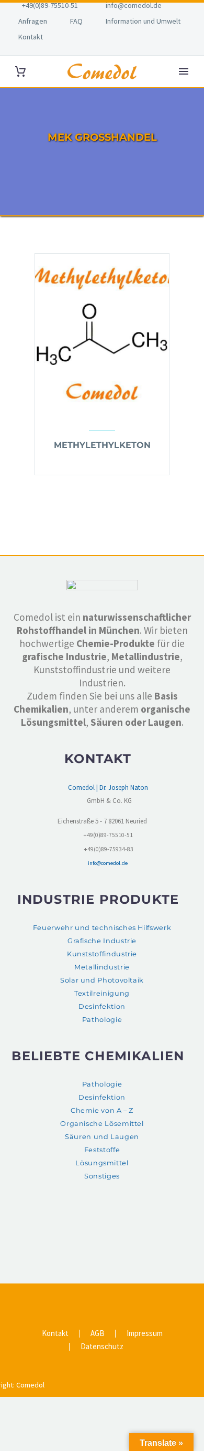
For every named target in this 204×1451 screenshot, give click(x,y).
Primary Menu (183, 71)
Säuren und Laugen (102, 1137)
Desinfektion (102, 1006)
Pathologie (102, 1020)
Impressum (145, 1334)
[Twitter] (95, 1296)
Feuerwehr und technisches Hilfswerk (102, 928)
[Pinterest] (109, 1296)
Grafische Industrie (102, 941)
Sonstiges (102, 1176)
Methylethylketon (102, 445)
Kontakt (30, 36)
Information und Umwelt (143, 21)
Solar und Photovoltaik (102, 980)
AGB (97, 1334)
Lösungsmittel (101, 1163)
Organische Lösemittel (101, 1124)
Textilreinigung (102, 993)
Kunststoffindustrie (102, 954)
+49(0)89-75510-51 (50, 5)
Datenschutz (102, 1347)
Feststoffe (102, 1150)
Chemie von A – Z (102, 1110)
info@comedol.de (134, 5)
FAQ (76, 21)
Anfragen (32, 21)
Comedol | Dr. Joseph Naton (108, 787)
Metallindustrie (102, 967)
